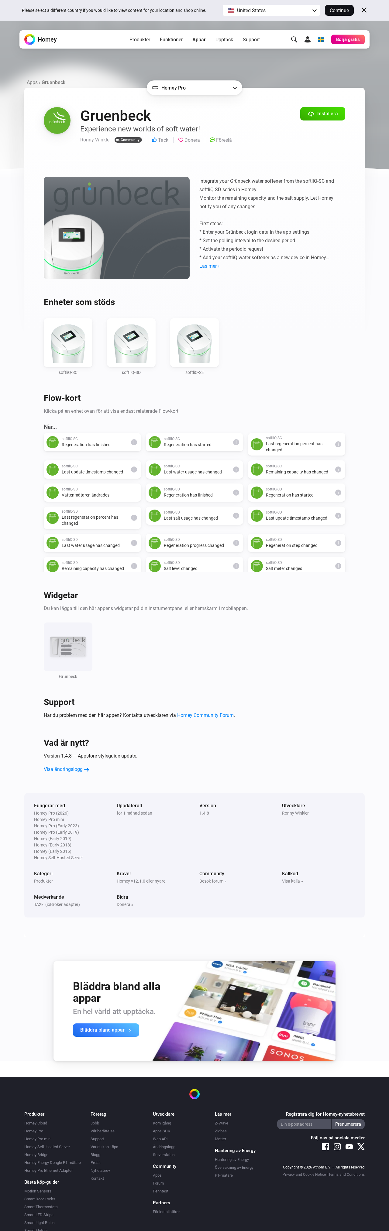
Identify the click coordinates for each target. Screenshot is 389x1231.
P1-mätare (224, 1175)
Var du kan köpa (104, 1147)
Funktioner (171, 39)
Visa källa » (292, 881)
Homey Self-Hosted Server (47, 1147)
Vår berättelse (103, 1131)
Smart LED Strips (38, 1214)
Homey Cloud (35, 1123)
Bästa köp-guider (41, 1182)
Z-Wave (221, 1123)
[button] (271, 10)
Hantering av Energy (232, 1159)
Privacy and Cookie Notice (304, 1174)
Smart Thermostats (41, 1207)
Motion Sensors (37, 1191)
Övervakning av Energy (234, 1167)
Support (251, 39)
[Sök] (294, 39)
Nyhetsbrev (100, 1170)
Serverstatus (164, 1154)
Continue (339, 10)
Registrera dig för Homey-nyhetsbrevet (325, 1114)
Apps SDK (161, 1131)
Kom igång (162, 1123)
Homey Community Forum (205, 715)
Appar (199, 39)
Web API (160, 1139)
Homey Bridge (36, 1154)
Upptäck (224, 39)
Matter (220, 1139)
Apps (32, 82)
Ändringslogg (164, 1147)
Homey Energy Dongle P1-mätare (52, 1162)
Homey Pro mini (37, 1139)
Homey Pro (33, 1131)
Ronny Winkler (295, 813)
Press (96, 1162)
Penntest (160, 1191)
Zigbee (221, 1131)
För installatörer (166, 1211)
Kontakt (97, 1178)
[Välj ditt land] (320, 39)
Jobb (95, 1123)
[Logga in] (307, 39)
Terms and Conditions (347, 1174)
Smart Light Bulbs (39, 1222)
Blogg (95, 1154)
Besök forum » (212, 881)
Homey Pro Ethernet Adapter (48, 1170)
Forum (158, 1183)
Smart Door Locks (39, 1199)
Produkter (139, 39)
